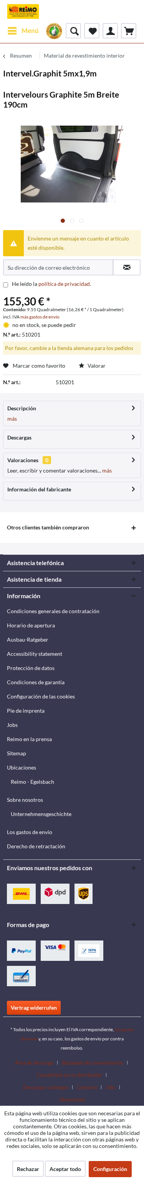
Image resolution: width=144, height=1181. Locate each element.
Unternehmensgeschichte (41, 814)
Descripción (21, 408)
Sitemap (16, 753)
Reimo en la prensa (29, 739)
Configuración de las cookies (41, 696)
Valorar (96, 365)
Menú (30, 31)
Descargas (19, 437)
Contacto (87, 1087)
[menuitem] (23, 30)
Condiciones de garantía (36, 682)
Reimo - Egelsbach (32, 781)
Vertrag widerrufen (34, 1007)
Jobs (12, 725)
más (12, 418)
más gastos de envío (40, 317)
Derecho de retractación (36, 846)
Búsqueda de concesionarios (92, 1063)
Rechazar (28, 1169)
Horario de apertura (31, 625)
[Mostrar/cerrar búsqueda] (73, 30)
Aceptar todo (65, 1169)
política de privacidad (64, 283)
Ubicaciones (21, 767)
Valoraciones (22, 460)
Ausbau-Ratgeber (27, 639)
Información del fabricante (39, 489)
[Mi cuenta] (110, 30)
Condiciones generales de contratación (53, 611)
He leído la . (51, 283)
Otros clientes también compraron (48, 527)
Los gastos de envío (29, 832)
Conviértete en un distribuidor (69, 1075)
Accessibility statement (34, 653)
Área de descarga (34, 1063)
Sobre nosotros (25, 799)
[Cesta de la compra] (128, 30)
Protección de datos (31, 668)
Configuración (110, 1169)
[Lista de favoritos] (91, 30)
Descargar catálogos (45, 1087)
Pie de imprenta (26, 710)
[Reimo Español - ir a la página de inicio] (23, 11)
